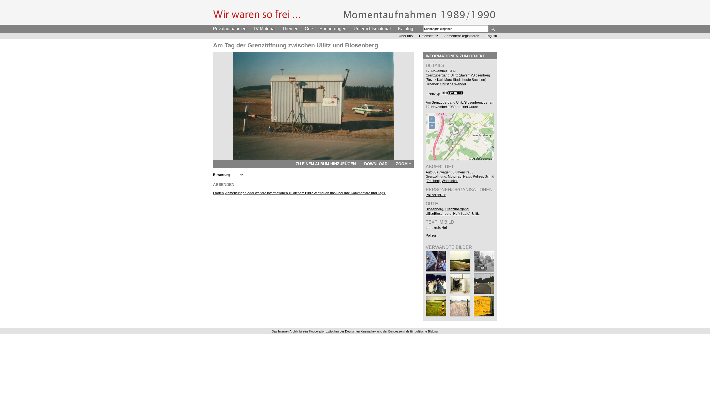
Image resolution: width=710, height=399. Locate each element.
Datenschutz (428, 36)
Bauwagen (442, 172)
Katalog (405, 28)
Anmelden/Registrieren (461, 36)
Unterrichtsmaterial (372, 28)
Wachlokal (450, 181)
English (491, 36)
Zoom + (403, 164)
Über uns (406, 36)
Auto (429, 172)
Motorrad (455, 176)
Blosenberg (434, 209)
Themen (290, 28)
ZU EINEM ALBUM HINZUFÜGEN (326, 164)
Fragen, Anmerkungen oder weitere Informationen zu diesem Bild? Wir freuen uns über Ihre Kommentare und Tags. (299, 193)
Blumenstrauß (462, 172)
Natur (467, 176)
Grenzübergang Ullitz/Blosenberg (447, 211)
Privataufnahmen (230, 28)
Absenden (223, 184)
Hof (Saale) (461, 214)
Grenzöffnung (436, 176)
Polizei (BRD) (436, 195)
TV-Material (264, 28)
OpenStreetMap (482, 158)
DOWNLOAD (375, 164)
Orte (309, 28)
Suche (493, 28)
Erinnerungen (333, 28)
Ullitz (476, 214)
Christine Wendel (453, 84)
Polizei (478, 176)
